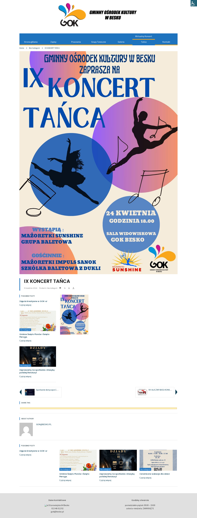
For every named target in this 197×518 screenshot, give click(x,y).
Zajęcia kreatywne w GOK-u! (33, 301)
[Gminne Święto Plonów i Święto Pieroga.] (37, 320)
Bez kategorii (34, 48)
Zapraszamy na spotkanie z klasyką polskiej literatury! (36, 371)
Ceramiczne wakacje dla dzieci (155, 474)
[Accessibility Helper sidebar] (194, 3)
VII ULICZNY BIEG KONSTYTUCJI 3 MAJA (166, 389)
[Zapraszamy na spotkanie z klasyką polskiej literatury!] (37, 356)
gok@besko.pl (43, 424)
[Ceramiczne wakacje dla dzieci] (158, 460)
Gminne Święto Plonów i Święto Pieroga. (34, 335)
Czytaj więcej (25, 305)
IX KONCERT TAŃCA (52, 48)
